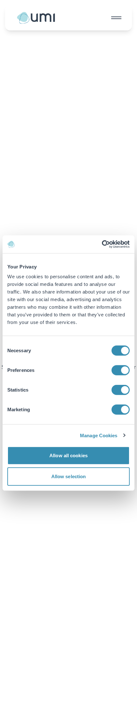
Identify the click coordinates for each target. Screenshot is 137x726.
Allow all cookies (68, 455)
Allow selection (68, 476)
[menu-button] (116, 17)
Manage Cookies (98, 435)
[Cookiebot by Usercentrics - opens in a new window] (102, 244)
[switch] (121, 370)
